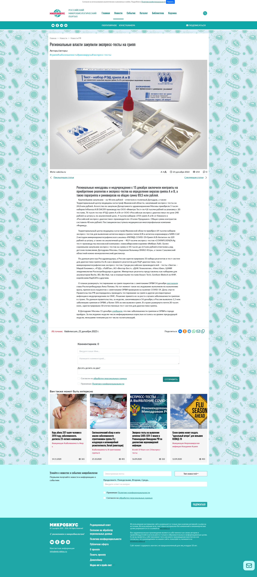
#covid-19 (136, 450)
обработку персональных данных (110, 378)
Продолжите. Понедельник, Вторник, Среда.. (126, 480)
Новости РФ (76, 38)
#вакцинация (57, 443)
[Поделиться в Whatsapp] (194, 331)
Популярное (109, 25)
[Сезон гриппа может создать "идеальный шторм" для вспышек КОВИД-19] (188, 411)
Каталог (144, 13)
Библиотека (158, 13)
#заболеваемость (67, 54)
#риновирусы (84, 54)
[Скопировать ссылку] (203, 331)
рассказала (172, 283)
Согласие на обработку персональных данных (101, 531)
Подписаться (197, 25)
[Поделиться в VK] (180, 331)
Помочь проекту (98, 554)
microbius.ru (165, 528)
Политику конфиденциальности (108, 383)
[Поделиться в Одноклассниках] (185, 331)
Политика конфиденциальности (105, 539)
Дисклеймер (96, 559)
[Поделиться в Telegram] (189, 331)
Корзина (172, 13)
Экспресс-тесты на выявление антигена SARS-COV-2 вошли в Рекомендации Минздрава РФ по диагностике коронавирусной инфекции (147, 439)
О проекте (95, 549)
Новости (118, 13)
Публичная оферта (99, 544)
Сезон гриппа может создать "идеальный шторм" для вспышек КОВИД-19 (187, 436)
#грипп (54, 54)
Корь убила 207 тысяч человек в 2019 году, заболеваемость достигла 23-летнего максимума (66, 436)
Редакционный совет (100, 525)
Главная (106, 13)
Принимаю (128, 492)
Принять (170, 2)
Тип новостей (190, 473)
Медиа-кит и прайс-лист (101, 565)
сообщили (117, 311)
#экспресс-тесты (101, 54)
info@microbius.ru (58, 551)
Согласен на (129, 498)
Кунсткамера (127, 25)
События (131, 13)
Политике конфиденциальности (153, 2)
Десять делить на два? (89, 368)
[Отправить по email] (198, 331)
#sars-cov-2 (146, 450)
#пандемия (186, 446)
